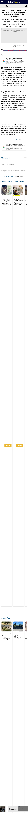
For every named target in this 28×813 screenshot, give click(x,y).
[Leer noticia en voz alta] (2, 50)
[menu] (2, 2)
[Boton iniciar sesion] (26, 6)
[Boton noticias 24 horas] (6, 6)
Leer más (8, 445)
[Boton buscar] (2, 6)
